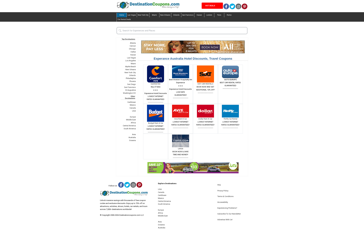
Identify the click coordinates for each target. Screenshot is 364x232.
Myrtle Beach (130, 66)
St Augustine (130, 90)
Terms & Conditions (225, 196)
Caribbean (131, 102)
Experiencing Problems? (227, 208)
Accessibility (222, 202)
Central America (129, 126)
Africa (133, 123)
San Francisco (187, 15)
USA (134, 111)
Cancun (133, 46)
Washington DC (129, 93)
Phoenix (132, 81)
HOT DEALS (210, 6)
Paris (219, 15)
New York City (143, 15)
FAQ (219, 185)
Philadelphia (131, 78)
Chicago (132, 49)
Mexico (133, 105)
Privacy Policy (222, 191)
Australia (132, 137)
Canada (133, 108)
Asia (134, 134)
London (209, 15)
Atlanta (133, 43)
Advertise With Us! (224, 220)
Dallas (133, 52)
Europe (133, 117)
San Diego (131, 84)
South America (130, 129)
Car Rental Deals (124, 19)
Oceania (132, 140)
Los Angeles (130, 61)
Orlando (176, 15)
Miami (154, 15)
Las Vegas (132, 15)
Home (121, 15)
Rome (229, 15)
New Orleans (165, 15)
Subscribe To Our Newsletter (229, 214)
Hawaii (199, 15)
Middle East (131, 120)
